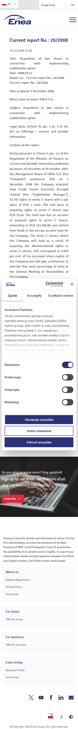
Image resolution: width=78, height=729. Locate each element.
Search (64, 20)
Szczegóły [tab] (34, 295)
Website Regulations (18, 580)
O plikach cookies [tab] (60, 295)
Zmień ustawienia (39, 431)
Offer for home (14, 619)
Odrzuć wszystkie (39, 442)
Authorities (12, 677)
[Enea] (18, 19)
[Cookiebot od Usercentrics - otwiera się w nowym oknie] (47, 284)
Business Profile (15, 670)
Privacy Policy (14, 587)
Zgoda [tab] (12, 295)
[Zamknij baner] (72, 284)
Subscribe (10, 498)
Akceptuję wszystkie (39, 419)
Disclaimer (12, 594)
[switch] (67, 377)
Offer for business (16, 644)
